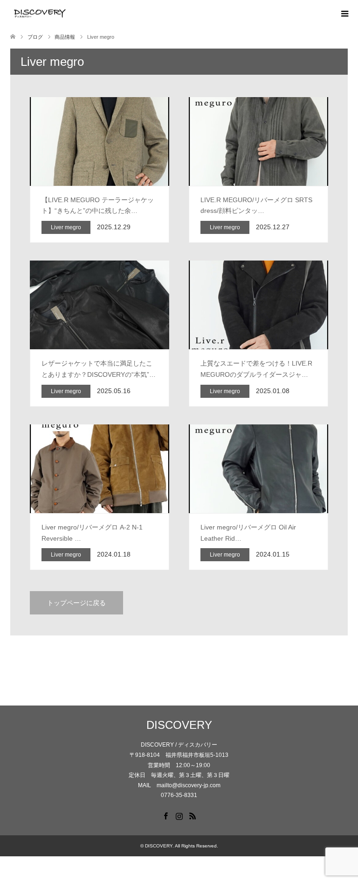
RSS (192, 815)
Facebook (165, 815)
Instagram (179, 815)
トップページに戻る (76, 603)
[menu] (344, 14)
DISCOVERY (179, 725)
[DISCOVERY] (68, 14)
